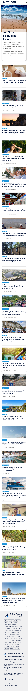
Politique (20, 638)
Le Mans (6, 634)
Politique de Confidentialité (10, 685)
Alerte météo (11, 620)
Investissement (13, 632)
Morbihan (14, 636)
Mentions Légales (8, 683)
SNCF (19, 642)
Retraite (18, 640)
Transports (17, 644)
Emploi (21, 626)
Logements (12, 634)
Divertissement (15, 626)
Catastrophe (7, 624)
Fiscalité (11, 630)
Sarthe (10, 642)
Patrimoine (7, 638)
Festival (20, 628)
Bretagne (4, 128)
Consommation (14, 624)
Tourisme (11, 644)
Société (6, 644)
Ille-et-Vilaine (18, 630)
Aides (3, 570)
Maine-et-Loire (7, 636)
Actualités (4, 78)
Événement (17, 648)
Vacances (12, 646)
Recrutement (7, 640)
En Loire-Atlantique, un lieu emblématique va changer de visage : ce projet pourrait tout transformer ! (13, 673)
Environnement (8, 628)
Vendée (17, 646)
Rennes (13, 640)
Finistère (6, 630)
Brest (11, 622)
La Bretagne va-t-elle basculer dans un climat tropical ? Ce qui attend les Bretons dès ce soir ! (14, 664)
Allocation (18, 620)
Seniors (14, 642)
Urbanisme (7, 646)
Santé (6, 642)
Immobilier (7, 632)
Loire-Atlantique (19, 634)
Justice (19, 632)
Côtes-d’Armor (8, 626)
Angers (6, 622)
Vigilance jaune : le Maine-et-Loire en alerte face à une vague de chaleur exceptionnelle (13, 669)
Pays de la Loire (5, 103)
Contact (6, 682)
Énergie (11, 648)
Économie (7, 648)
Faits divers (15, 628)
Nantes (19, 636)
